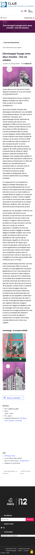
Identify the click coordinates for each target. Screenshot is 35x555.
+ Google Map (23, 461)
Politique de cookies (24, 548)
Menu (5, 18)
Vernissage (18, 420)
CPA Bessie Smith (9, 456)
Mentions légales (11, 550)
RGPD (19, 550)
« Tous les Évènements (11, 42)
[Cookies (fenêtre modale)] (31, 552)
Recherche (29, 18)
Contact (26, 550)
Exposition (12, 420)
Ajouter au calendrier (13, 398)
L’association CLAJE (10, 548)
